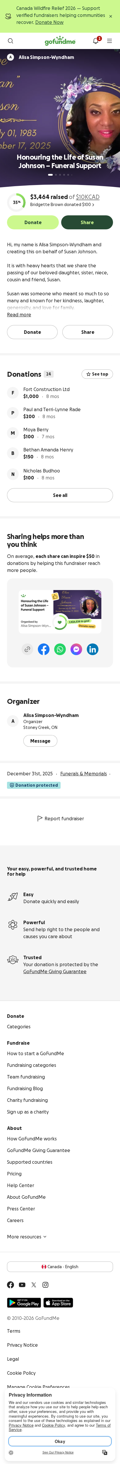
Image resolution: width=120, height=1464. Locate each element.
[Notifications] (95, 41)
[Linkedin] (92, 649)
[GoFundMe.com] (60, 41)
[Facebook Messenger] (76, 649)
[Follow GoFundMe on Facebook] (10, 1285)
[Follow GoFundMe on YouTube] (22, 1285)
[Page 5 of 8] (68, 175)
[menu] (109, 41)
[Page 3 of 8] (60, 175)
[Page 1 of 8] (50, 175)
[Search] (10, 41)
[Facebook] (44, 649)
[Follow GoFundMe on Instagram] (45, 1285)
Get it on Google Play (24, 1303)
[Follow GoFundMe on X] (34, 1285)
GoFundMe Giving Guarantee (55, 971)
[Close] (110, 16)
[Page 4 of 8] (64, 175)
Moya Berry (35, 429)
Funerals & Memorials (83, 773)
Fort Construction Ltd (46, 389)
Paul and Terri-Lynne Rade (52, 409)
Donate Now (49, 22)
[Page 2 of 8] (56, 175)
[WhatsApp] (60, 649)
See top (100, 374)
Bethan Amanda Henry (48, 449)
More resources (24, 1236)
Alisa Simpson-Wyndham (51, 715)
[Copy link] (27, 649)
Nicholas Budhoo (41, 470)
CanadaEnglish (62, 1266)
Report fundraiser (64, 818)
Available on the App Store (58, 1303)
